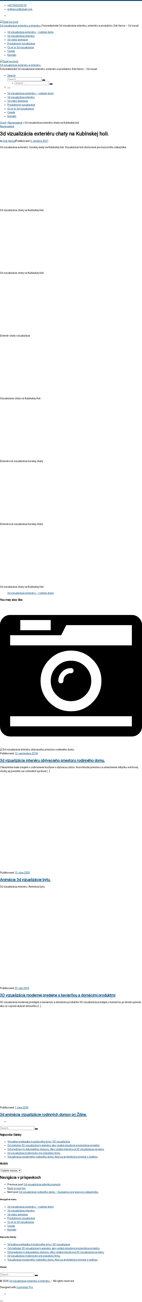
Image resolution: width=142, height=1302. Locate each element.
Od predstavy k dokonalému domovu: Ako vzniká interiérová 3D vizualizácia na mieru (55, 1149)
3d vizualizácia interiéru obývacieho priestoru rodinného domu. (52, 760)
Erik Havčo (9, 141)
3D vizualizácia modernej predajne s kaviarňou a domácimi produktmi (57, 995)
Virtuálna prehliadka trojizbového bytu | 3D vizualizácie (38, 1141)
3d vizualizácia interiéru (21, 1210)
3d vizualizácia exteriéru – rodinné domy (30, 593)
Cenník (11, 1225)
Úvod (3, 122)
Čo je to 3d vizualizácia (20, 1222)
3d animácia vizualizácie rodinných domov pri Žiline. (43, 1114)
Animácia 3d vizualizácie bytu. (25, 879)
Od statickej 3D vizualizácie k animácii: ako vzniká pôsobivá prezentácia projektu (53, 1145)
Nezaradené (15, 122)
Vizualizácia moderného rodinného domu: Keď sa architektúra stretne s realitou (52, 1156)
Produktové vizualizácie (21, 1218)
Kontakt (11, 1229)
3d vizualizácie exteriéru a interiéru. (30, 1280)
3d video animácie (17, 1214)
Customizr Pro (24, 1287)
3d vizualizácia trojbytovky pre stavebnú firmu (33, 1153)
